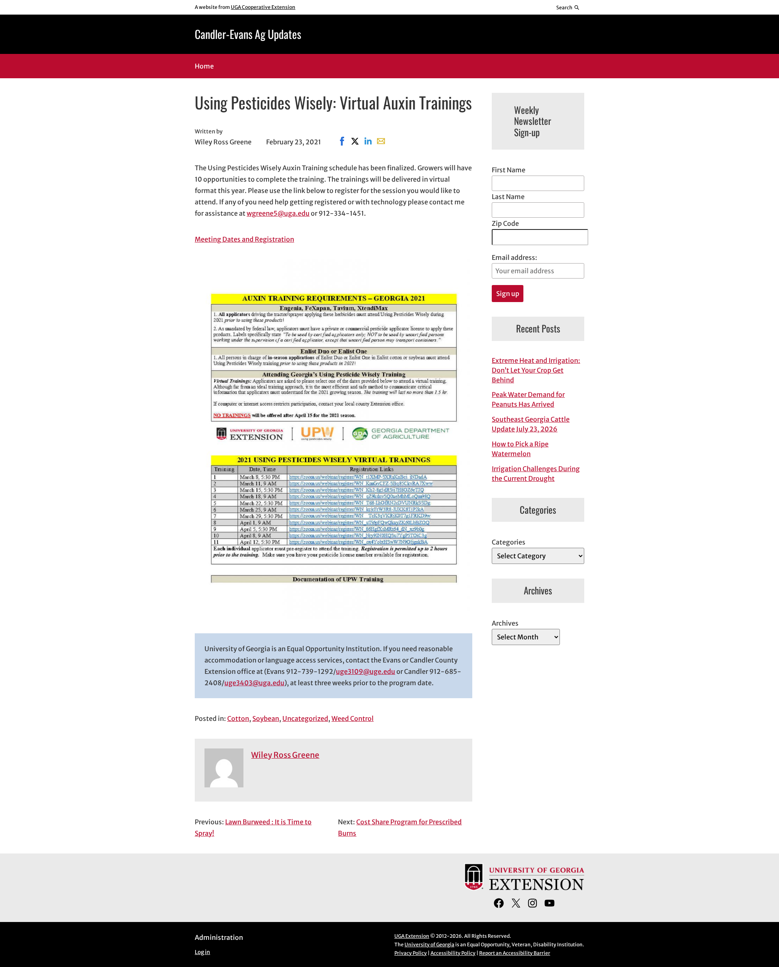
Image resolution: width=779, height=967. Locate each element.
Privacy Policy (410, 953)
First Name (508, 170)
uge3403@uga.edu (254, 683)
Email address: (514, 257)
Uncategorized (305, 718)
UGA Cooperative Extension (263, 7)
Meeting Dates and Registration (244, 239)
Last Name (508, 197)
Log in (202, 952)
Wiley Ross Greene (285, 755)
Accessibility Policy (453, 953)
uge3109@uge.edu (365, 671)
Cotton (238, 718)
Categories (508, 542)
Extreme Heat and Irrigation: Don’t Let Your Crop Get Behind (536, 370)
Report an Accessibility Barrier (514, 953)
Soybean (265, 718)
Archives (505, 623)
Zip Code (505, 223)
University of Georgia (429, 944)
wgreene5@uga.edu (278, 213)
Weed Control (352, 718)
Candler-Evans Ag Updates (248, 34)
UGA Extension (411, 936)
